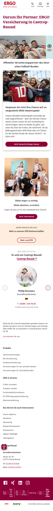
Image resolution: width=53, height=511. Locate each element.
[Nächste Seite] (48, 287)
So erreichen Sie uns (11, 336)
